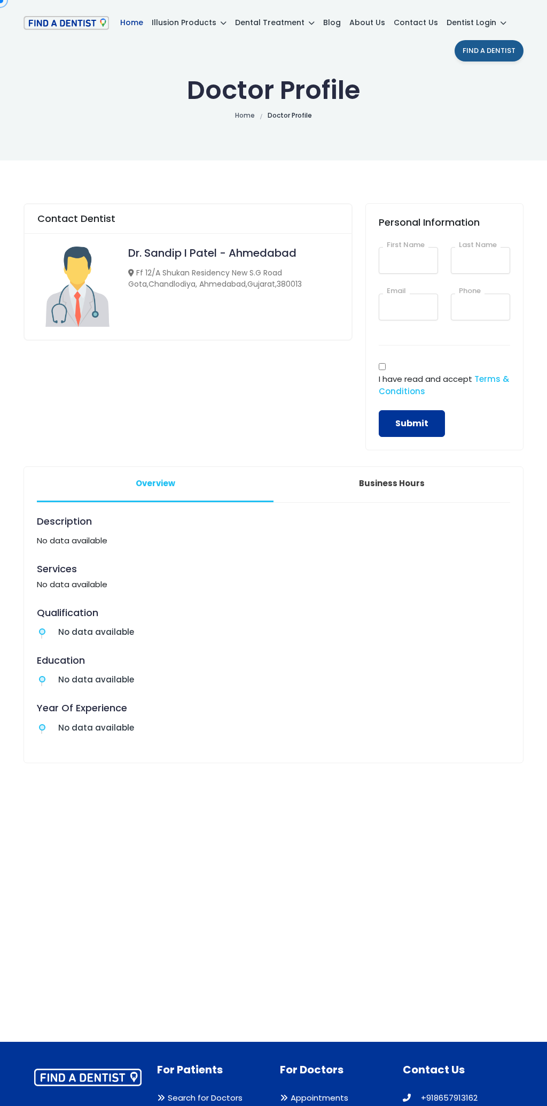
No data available (96, 632)
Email (396, 291)
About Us (367, 22)
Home (131, 22)
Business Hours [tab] (392, 483)
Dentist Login (472, 22)
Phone (470, 291)
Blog (332, 22)
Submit (411, 423)
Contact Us (416, 22)
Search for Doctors (205, 1097)
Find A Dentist (489, 50)
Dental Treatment (271, 22)
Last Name (478, 245)
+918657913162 (448, 1097)
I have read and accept (444, 385)
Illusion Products (185, 22)
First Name (406, 245)
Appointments (319, 1097)
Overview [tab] (155, 483)
